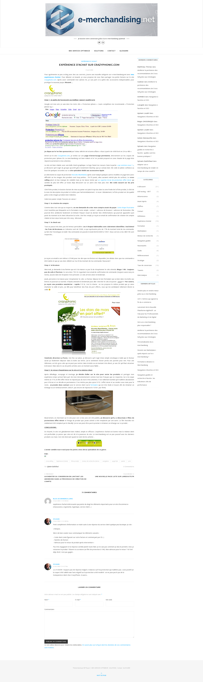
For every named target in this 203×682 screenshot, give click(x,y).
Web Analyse (142, 275)
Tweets (140, 270)
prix (129, 461)
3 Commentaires (128, 467)
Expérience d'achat (89, 61)
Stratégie (140, 260)
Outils (139, 250)
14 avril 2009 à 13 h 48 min (61, 521)
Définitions (141, 216)
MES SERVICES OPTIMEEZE (79, 51)
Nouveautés (141, 246)
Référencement (143, 255)
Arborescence (142, 196)
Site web (109, 600)
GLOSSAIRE (124, 51)
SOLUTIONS (99, 51)
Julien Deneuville (144, 138)
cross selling (49, 461)
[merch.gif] (89, 443)
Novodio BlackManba (79, 175)
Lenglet (140, 105)
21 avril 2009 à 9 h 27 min (60, 566)
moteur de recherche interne (90, 461)
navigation (106, 461)
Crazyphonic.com (64, 156)
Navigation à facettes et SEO (147, 116)
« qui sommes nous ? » (125, 165)
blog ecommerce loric (63, 499)
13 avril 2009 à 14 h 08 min (61, 501)
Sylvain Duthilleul (53, 467)
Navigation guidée (144, 241)
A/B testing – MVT (144, 191)
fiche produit (75, 461)
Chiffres (140, 206)
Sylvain (56, 519)
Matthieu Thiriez (144, 67)
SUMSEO (141, 97)
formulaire (94, 385)
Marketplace (141, 231)
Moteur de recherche (145, 236)
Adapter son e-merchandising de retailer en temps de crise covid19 (147, 167)
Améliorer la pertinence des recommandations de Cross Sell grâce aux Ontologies (147, 73)
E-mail (78, 600)
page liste (115, 461)
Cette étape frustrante (125, 207)
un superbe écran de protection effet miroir (114, 180)
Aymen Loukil (143, 113)
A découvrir (141, 186)
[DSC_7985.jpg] (89, 402)
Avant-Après (142, 201)
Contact (112, 51)
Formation (141, 226)
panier (123, 461)
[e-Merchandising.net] (101, 19)
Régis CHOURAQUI (145, 121)
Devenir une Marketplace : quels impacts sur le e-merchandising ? (146, 353)
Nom (46, 600)
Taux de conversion (144, 265)
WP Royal (87, 668)
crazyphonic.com (50, 80)
